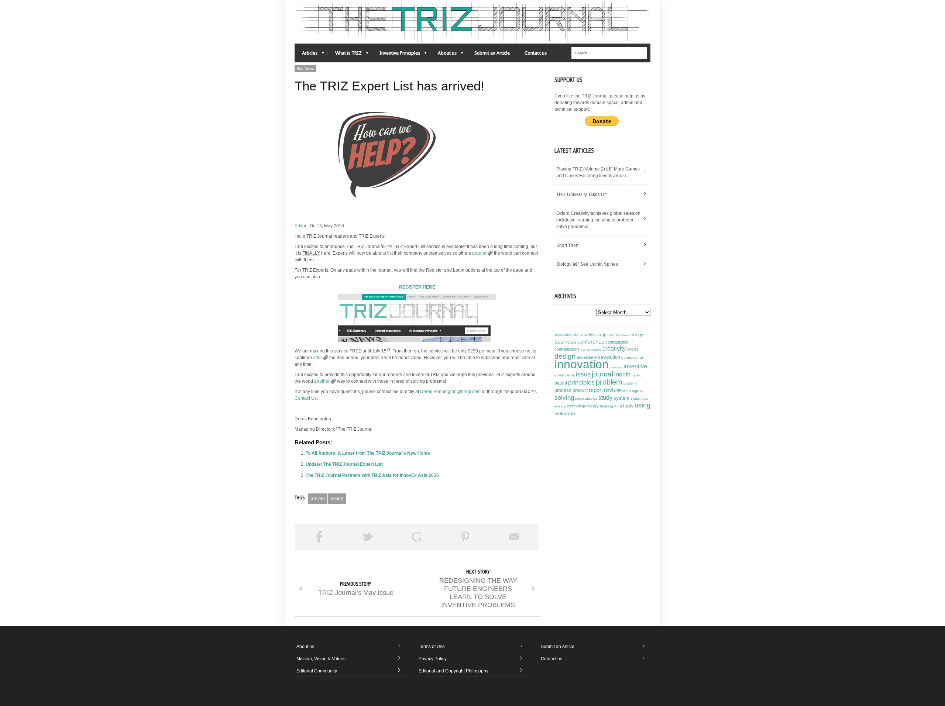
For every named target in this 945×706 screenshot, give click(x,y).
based (625, 335)
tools (628, 406)
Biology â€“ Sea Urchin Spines (587, 264)
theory (593, 406)
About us (443, 54)
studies (591, 398)
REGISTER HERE (417, 287)
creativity (614, 348)
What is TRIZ (345, 54)
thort (618, 406)
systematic (639, 398)
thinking (606, 406)
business (565, 341)
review (612, 390)
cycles (633, 349)
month (622, 374)
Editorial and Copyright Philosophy (453, 671)
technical (560, 406)
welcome (564, 413)
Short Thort (567, 245)
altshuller (572, 335)
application (610, 335)
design (565, 356)
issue (583, 374)
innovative (616, 367)
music (636, 375)
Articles (306, 54)
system (621, 398)
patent (560, 383)
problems (630, 383)
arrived (318, 498)
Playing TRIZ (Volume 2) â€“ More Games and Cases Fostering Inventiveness (598, 172)
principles (581, 382)
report (596, 390)
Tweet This (367, 537)
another (322, 381)
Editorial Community (316, 671)
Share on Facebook (319, 537)
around (479, 253)
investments (564, 375)
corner (585, 349)
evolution (610, 357)
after (317, 357)
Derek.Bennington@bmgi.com (450, 391)
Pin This (465, 537)
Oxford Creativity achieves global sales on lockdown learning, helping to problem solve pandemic (598, 220)
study (605, 398)
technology (576, 406)
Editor (300, 225)
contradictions (567, 349)
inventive (635, 366)
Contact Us (306, 398)
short (626, 391)
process (562, 390)
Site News (305, 68)
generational (632, 357)
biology (636, 335)
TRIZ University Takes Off (581, 194)
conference (590, 342)
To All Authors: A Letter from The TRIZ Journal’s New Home (368, 453)
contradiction (616, 342)
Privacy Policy (433, 658)
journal (602, 374)
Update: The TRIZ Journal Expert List (344, 464)
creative (596, 349)
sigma (637, 390)
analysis (589, 334)
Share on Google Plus (416, 537)
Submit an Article (492, 53)
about (558, 335)
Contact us (536, 53)
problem (609, 382)
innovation (581, 364)
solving (564, 397)
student (579, 398)
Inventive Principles (396, 54)
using (642, 405)
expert (337, 498)
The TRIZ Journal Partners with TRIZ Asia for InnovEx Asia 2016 (372, 475)
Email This (514, 537)
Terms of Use (432, 646)
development (588, 357)
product (580, 390)
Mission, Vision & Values (321, 658)
